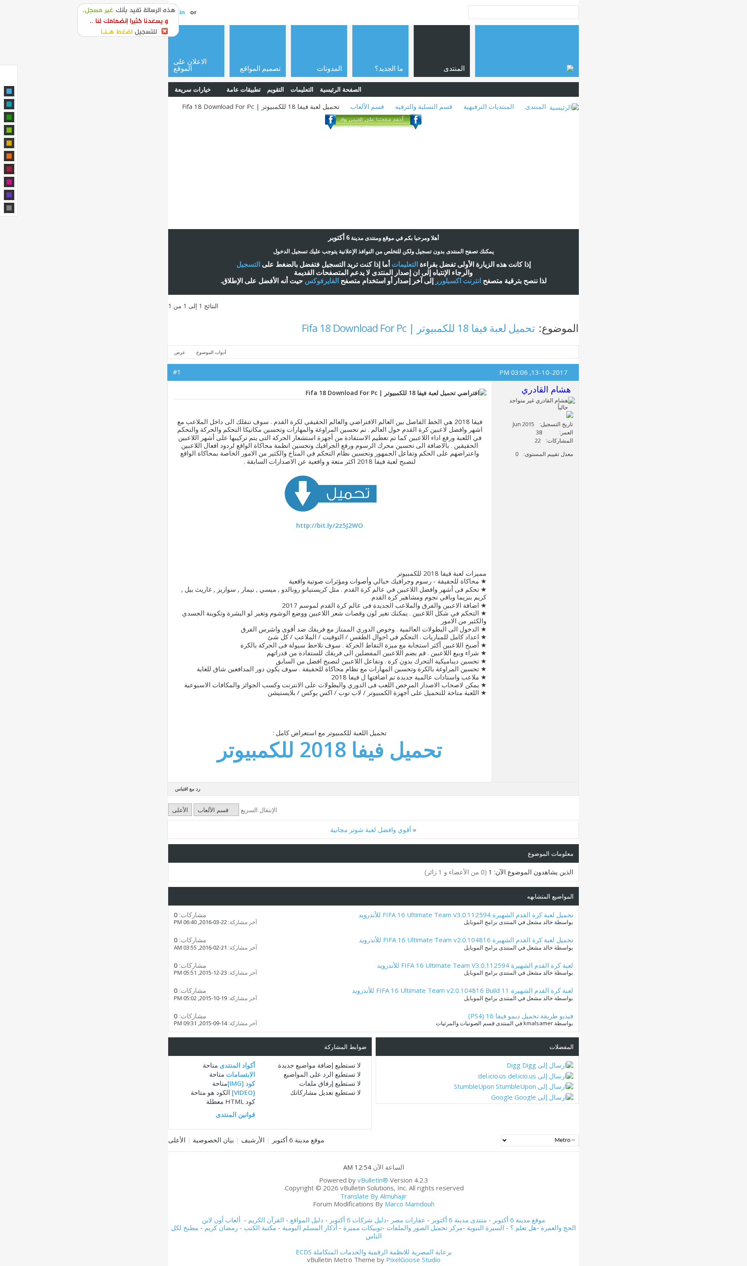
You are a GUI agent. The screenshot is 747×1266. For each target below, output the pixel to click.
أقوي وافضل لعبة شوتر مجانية (370, 829)
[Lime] (9, 130)
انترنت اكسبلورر (458, 280)
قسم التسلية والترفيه (423, 106)
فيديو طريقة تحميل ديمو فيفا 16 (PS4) (520, 1015)
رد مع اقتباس (187, 788)
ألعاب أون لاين (221, 1219)
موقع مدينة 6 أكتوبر (298, 1139)
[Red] (9, 169)
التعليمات (301, 89)
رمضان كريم (221, 1227)
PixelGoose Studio (413, 1259)
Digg (513, 1065)
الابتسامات (240, 1074)
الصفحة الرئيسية (340, 89)
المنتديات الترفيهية (488, 106)
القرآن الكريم (266, 1219)
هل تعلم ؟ (523, 1227)
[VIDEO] (243, 1092)
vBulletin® (373, 1180)
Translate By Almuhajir (373, 1196)
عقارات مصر (408, 1219)
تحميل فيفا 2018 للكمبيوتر (329, 749)
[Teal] (9, 104)
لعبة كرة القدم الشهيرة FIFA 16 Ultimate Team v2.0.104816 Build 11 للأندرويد (462, 990)
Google (502, 1097)
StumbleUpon (474, 1086)
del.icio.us (492, 1075)
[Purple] (9, 195)
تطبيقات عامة (244, 89)
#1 (177, 371)
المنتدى (535, 106)
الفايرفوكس (322, 280)
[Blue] (9, 91)
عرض (179, 352)
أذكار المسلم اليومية (309, 1227)
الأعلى (180, 810)
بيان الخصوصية (213, 1139)
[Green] (9, 117)
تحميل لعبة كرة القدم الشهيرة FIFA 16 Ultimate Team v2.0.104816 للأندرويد (466, 939)
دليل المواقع (306, 1219)
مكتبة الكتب (260, 1227)
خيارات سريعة (193, 89)
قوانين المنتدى (235, 1114)
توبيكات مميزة (362, 1227)
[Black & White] (9, 208)
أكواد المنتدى (237, 1065)
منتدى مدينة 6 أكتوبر (459, 1219)
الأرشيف (253, 1139)
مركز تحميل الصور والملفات (424, 1227)
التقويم (275, 89)
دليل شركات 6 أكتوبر (357, 1219)
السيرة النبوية (486, 1227)
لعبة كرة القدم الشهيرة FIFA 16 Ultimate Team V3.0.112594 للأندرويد (475, 965)
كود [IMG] (241, 1083)
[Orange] (9, 156)
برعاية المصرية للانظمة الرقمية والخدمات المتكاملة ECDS (374, 1251)
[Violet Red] (9, 182)
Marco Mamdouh (409, 1203)
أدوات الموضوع (211, 352)
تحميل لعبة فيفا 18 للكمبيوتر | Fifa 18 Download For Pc (418, 328)
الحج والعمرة (558, 1227)
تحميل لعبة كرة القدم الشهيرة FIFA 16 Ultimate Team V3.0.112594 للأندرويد (465, 914)
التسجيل (248, 264)
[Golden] (9, 143)
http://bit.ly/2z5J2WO (329, 525)
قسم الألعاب (367, 106)
